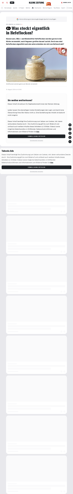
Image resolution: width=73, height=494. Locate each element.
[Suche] (7, 2)
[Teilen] (69, 137)
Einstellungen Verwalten (36, 140)
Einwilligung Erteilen (36, 136)
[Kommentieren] (69, 129)
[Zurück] (2, 8)
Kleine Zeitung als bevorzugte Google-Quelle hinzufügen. (37, 19)
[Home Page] (36, 3)
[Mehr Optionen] (69, 141)
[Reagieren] (69, 124)
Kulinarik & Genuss (13, 24)
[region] (36, 7)
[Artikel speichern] (69, 133)
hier (37, 131)
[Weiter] (67, 8)
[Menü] (3, 2)
